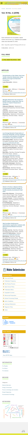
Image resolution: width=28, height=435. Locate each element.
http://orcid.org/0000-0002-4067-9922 (11, 142)
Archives (8, 8)
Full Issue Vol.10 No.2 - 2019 (12, 59)
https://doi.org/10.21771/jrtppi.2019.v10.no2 (15, 44)
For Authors (5, 368)
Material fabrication (6, 385)
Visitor (6, 310)
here (13, 39)
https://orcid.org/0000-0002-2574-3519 (11, 155)
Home (3, 8)
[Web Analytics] (6, 352)
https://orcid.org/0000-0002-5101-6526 (11, 234)
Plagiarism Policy (9, 307)
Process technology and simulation (10, 389)
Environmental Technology (8, 394)
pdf (6, 86)
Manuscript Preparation (10, 295)
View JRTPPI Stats (7, 355)
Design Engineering (6, 392)
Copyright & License (9, 292)
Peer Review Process (10, 284)
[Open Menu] (1, 3)
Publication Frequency (10, 281)
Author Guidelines (8, 301)
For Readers (5, 366)
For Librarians (5, 370)
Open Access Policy (9, 286)
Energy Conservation (7, 387)
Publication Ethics (9, 289)
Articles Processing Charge (11, 298)
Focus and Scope (9, 278)
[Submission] (14, 271)
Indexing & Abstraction (10, 304)
